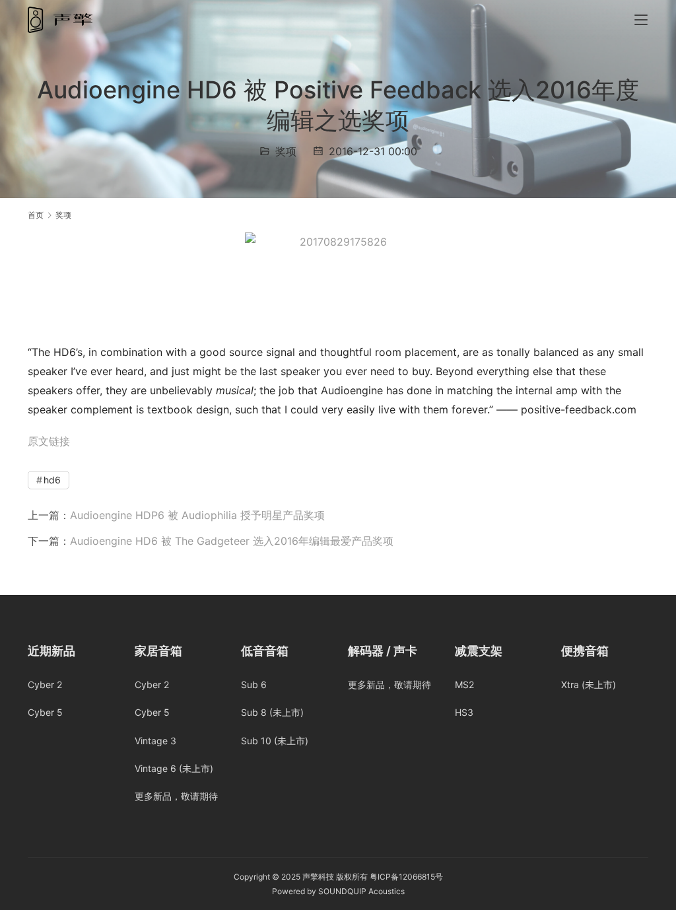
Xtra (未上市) (588, 684)
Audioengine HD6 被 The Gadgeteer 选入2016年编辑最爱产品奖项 (231, 540)
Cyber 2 (45, 684)
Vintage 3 (155, 740)
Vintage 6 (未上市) (174, 768)
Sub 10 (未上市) (274, 740)
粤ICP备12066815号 (406, 877)
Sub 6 (254, 684)
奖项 (285, 151)
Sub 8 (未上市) (272, 712)
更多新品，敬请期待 (176, 796)
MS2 (464, 684)
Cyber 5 (45, 712)
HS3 (464, 712)
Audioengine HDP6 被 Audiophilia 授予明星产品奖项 (197, 515)
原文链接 (49, 441)
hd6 (52, 479)
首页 (36, 215)
